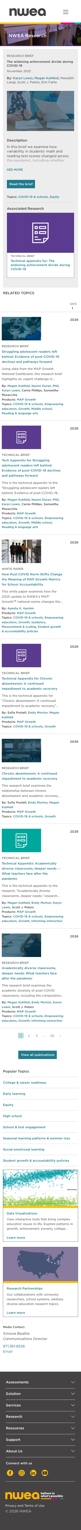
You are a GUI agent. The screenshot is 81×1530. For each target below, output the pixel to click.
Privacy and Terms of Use (24, 1506)
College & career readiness (24, 1082)
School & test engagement (24, 1127)
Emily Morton (38, 712)
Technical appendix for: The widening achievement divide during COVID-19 (40, 265)
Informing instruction (46, 921)
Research (14, 1416)
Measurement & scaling (19, 627)
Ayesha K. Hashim (20, 608)
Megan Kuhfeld (46, 78)
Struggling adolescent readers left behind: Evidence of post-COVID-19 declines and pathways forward (30, 357)
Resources (15, 1428)
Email (8, 1351)
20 (52, 1035)
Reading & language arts (20, 413)
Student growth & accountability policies (36, 1160)
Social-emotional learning (23, 1149)
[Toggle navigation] (66, 12)
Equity (54, 197)
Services (13, 1405)
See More (15, 169)
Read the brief (21, 184)
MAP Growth (26, 399)
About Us (14, 1451)
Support (13, 1440)
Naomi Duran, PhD (45, 386)
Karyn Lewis (23, 78)
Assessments (17, 1382)
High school (12, 1116)
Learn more (16, 1237)
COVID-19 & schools (33, 197)
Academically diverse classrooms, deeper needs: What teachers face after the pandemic (29, 973)
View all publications (37, 1055)
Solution (13, 1394)
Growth (23, 409)
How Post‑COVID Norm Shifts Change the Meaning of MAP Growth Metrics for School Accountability (32, 579)
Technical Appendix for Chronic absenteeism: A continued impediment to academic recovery (29, 683)
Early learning (14, 1094)
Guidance (38, 622)
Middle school (41, 409)
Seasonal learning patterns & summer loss (36, 1138)
